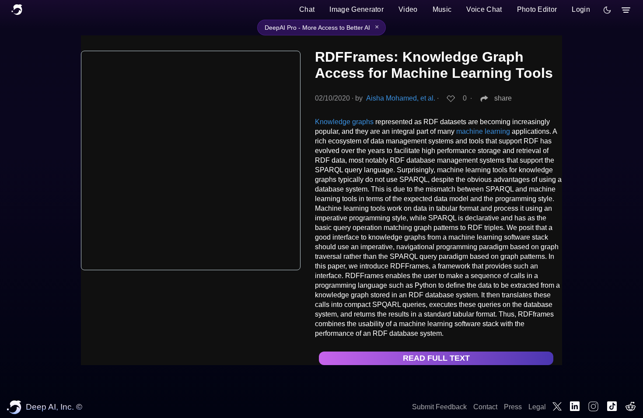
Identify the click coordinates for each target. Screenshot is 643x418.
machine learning (483, 131)
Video (408, 9)
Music (442, 9)
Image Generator (356, 9)
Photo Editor (537, 9)
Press (513, 407)
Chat (307, 9)
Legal (537, 407)
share (503, 98)
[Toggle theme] (607, 10)
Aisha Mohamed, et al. (400, 98)
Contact (485, 407)
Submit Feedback (439, 407)
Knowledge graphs (344, 121)
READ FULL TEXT (436, 358)
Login (581, 9)
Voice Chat (484, 9)
